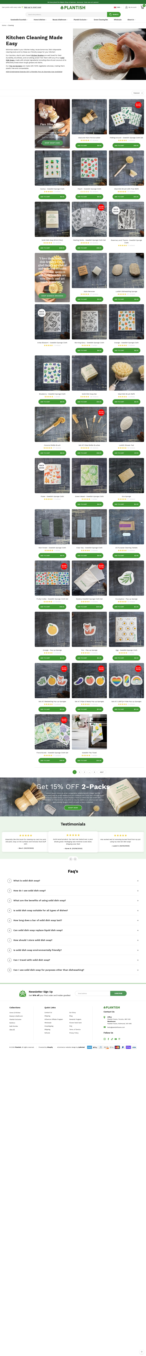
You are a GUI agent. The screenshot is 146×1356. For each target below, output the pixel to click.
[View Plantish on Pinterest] (119, 1039)
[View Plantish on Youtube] (116, 1039)
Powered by (43, 1047)
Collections (14, 1007)
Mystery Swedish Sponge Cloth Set (89, 599)
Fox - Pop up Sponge (89, 650)
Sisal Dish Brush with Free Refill (126, 189)
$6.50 (62, 196)
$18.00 (136, 145)
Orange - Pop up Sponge (52, 650)
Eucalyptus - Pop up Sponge (126, 599)
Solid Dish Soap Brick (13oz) (52, 240)
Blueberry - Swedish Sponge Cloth (52, 394)
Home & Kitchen (14, 1012)
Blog (70, 1016)
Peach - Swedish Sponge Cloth (89, 189)
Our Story (72, 1012)
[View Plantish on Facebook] (108, 1039)
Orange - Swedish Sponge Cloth (126, 343)
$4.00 (136, 606)
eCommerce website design (66, 1047)
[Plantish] (73, 7)
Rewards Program (75, 1019)
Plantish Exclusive (15, 1019)
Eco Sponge (126, 496)
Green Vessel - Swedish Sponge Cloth (89, 496)
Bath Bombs (13, 1026)
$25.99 (98, 606)
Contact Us (48, 1012)
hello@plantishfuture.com (116, 1027)
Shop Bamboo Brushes (52, 296)
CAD (118, 7)
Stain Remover (89, 291)
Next (75, 859)
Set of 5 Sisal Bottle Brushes (89, 445)
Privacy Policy (73, 1033)
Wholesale (47, 1022)
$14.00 (99, 760)
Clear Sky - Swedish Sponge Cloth (89, 548)
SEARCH (115, 14)
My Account (132, 7)
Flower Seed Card (75, 1022)
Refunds (47, 1033)
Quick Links (50, 1007)
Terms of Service (74, 1029)
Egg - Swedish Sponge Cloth (126, 650)
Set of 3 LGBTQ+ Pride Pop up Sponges (126, 701)
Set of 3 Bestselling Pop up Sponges (52, 701)
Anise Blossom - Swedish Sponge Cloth (52, 343)
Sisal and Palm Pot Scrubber (89, 138)
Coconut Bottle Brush (52, 445)
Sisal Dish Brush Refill (126, 394)
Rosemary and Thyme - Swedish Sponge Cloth (126, 241)
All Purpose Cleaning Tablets (126, 548)
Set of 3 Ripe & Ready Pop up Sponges (89, 701)
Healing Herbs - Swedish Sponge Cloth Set (89, 240)
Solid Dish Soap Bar (89, 394)
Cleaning (11, 25)
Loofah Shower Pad (126, 445)
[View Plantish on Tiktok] (112, 1039)
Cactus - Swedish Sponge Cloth (52, 189)
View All (12, 1029)
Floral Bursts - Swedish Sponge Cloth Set (52, 753)
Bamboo (12, 1023)
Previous (71, 859)
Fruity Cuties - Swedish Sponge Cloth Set (52, 599)
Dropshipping (48, 1026)
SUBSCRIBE (118, 993)
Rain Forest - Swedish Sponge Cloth (52, 548)
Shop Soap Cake (52, 143)
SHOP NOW (73, 808)
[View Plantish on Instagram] (105, 1039)
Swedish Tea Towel (89, 753)
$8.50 (99, 145)
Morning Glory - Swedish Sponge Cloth (89, 343)
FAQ (70, 1026)
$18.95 (99, 453)
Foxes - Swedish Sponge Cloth (52, 496)
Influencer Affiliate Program (53, 1019)
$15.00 (136, 196)
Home (4, 25)
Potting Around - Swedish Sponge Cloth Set (126, 138)
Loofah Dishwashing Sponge (126, 291)
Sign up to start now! (32, 7)
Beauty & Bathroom (16, 1016)
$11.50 (62, 709)
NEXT (102, 772)
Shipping (47, 1016)
